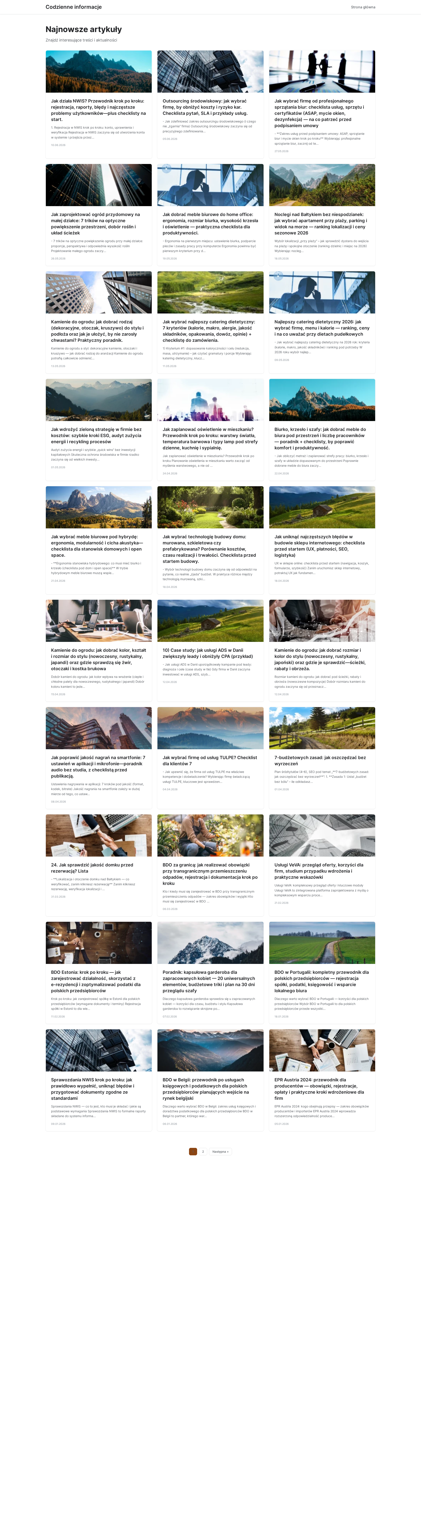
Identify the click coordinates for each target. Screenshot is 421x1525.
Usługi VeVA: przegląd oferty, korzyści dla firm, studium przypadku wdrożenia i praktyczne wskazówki (319, 871)
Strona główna (363, 7)
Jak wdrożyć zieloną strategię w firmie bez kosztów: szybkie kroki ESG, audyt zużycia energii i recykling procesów (96, 435)
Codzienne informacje (74, 7)
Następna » (220, 1151)
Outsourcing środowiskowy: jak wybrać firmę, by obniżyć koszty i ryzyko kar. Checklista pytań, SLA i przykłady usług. (205, 107)
